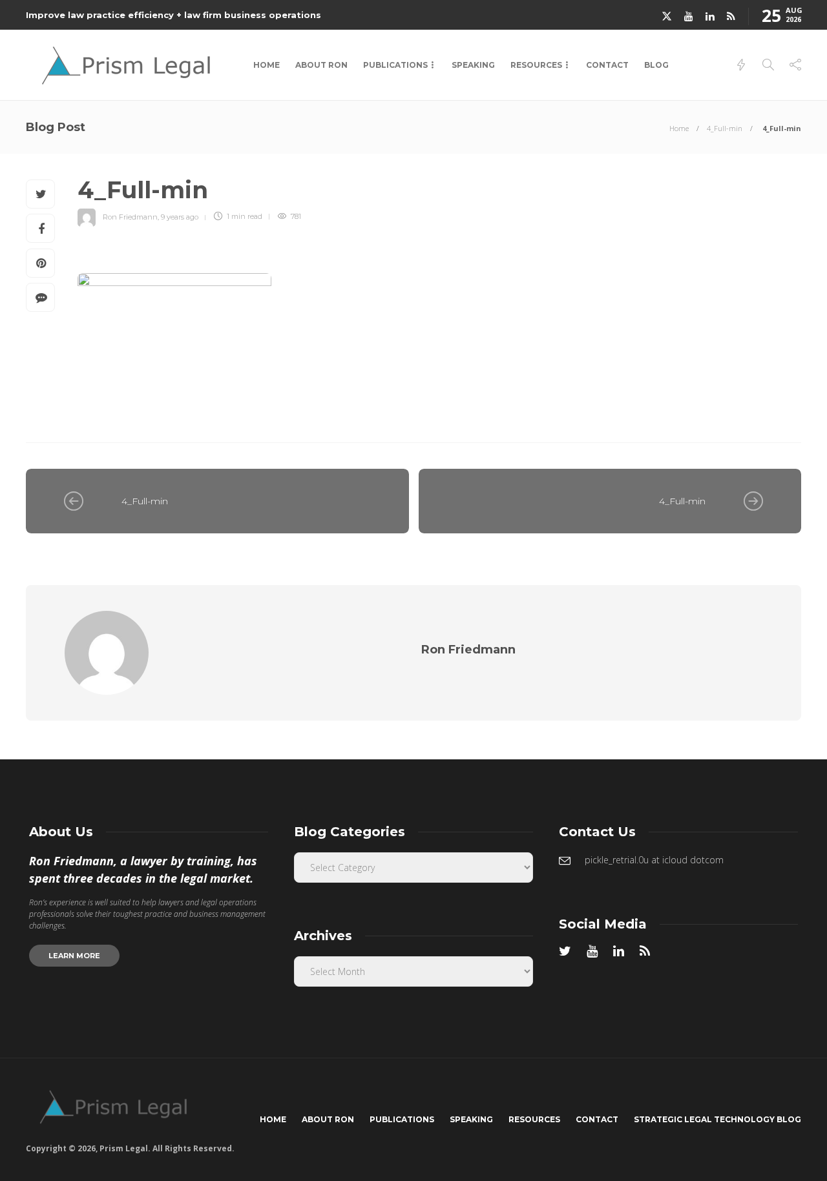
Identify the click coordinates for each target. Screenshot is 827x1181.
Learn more (74, 955)
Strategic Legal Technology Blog (717, 1119)
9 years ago (179, 216)
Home (266, 65)
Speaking (473, 65)
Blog (656, 65)
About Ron (321, 65)
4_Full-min (724, 128)
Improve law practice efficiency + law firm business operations (173, 15)
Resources (536, 65)
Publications (395, 65)
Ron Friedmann (130, 216)
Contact (607, 65)
